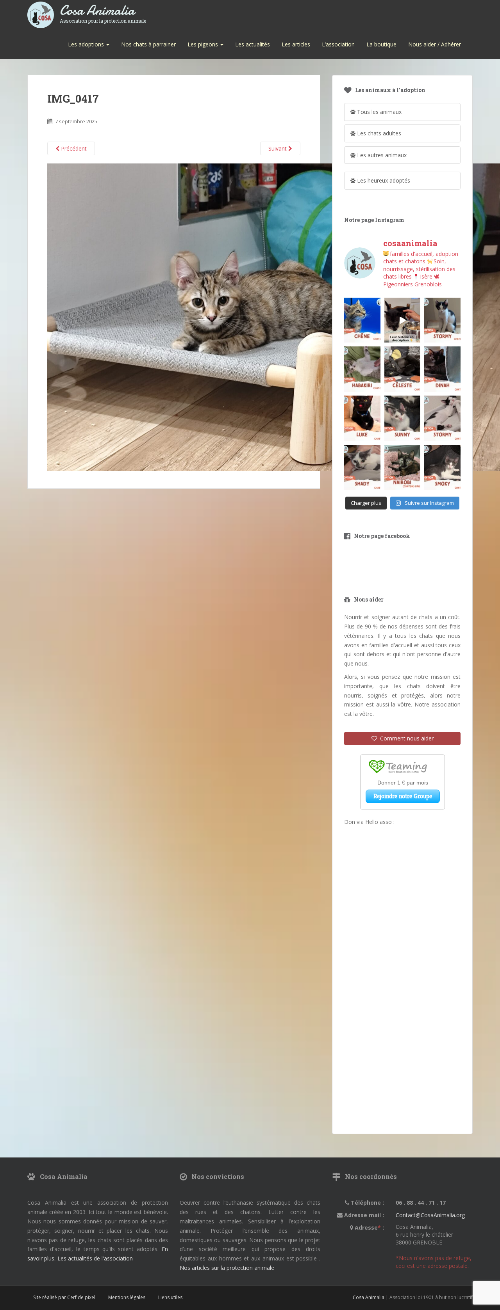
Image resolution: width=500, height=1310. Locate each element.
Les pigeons (204, 44)
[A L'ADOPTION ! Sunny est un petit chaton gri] (402, 418)
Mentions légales (126, 1297)
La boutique (381, 44)
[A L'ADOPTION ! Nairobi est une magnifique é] (402, 467)
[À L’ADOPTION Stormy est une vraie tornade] (442, 320)
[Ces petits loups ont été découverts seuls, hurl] (402, 320)
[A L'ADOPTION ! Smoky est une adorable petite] (442, 467)
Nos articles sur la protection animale (227, 1267)
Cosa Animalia (103, 10)
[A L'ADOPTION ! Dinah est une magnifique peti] (442, 369)
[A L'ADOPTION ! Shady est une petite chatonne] (362, 467)
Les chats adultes (378, 133)
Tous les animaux (378, 111)
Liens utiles (170, 1297)
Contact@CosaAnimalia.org (430, 1215)
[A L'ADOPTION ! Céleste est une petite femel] (402, 369)
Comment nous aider (405, 738)
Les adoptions (86, 44)
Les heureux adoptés (382, 180)
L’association (338, 44)
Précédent (73, 148)
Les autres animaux (381, 155)
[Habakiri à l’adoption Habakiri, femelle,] (362, 369)
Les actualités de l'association (95, 1258)
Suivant (278, 148)
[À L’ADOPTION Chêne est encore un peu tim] (362, 320)
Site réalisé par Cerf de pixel (64, 1297)
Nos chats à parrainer (148, 44)
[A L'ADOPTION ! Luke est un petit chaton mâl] (362, 418)
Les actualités (252, 44)
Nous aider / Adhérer (434, 44)
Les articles (296, 44)
